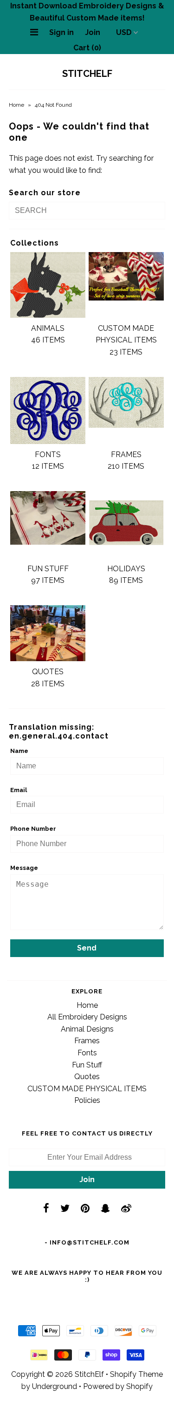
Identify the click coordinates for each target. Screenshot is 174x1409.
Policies (87, 1100)
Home (16, 105)
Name (19, 750)
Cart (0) (87, 47)
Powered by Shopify (118, 1386)
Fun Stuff (87, 1064)
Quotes (87, 1076)
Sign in (61, 32)
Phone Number (33, 828)
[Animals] (47, 285)
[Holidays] (126, 524)
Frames (87, 1040)
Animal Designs (87, 1029)
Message (24, 867)
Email (18, 790)
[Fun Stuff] (47, 518)
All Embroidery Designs (87, 1016)
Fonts (87, 1052)
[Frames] (126, 402)
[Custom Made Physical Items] (126, 276)
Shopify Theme (136, 1374)
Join (92, 32)
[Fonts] (47, 410)
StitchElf (87, 73)
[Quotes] (47, 633)
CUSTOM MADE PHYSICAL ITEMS (87, 1088)
